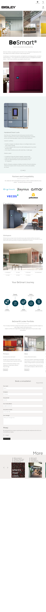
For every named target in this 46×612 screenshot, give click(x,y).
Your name (5, 386)
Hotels (18, 272)
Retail (18, 275)
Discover (5, 369)
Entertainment (38, 272)
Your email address (7, 403)
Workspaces (8, 272)
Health (8, 275)
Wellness (28, 275)
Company (5, 392)
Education (28, 272)
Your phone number (7, 409)
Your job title (6, 397)
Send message (7, 438)
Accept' (7, 435)
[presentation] (3, 435)
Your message (6, 415)
